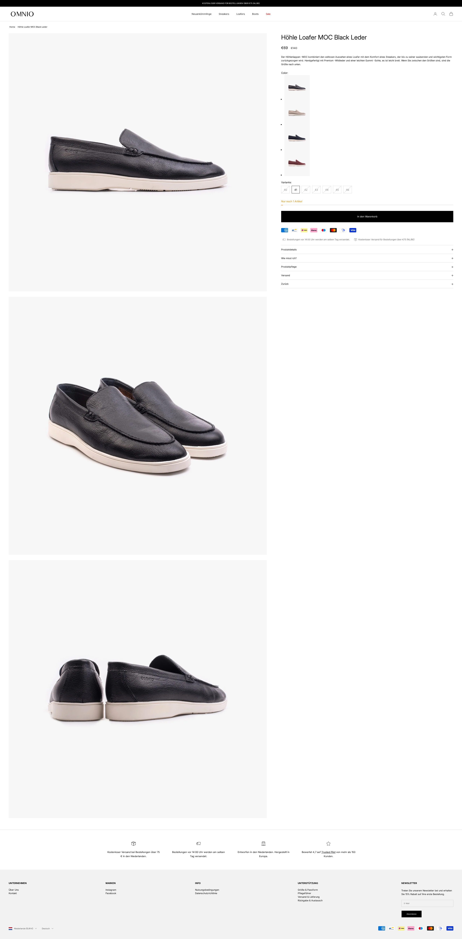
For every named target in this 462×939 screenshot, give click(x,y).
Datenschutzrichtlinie (206, 893)
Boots (255, 13)
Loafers (240, 13)
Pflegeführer (304, 893)
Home (12, 27)
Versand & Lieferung (309, 897)
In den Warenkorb (367, 216)
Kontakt (13, 893)
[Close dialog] (454, 861)
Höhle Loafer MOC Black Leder (32, 27)
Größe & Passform (308, 889)
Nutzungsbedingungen (207, 889)
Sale (268, 13)
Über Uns (14, 889)
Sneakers (224, 13)
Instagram (111, 889)
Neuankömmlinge (202, 13)
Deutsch (46, 928)
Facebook (111, 893)
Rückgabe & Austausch (310, 900)
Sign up (423, 905)
